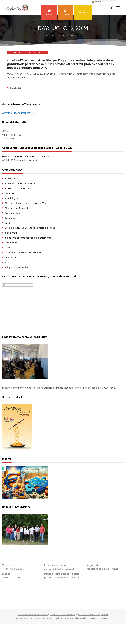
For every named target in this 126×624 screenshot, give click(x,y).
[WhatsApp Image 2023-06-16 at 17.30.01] (25, 544)
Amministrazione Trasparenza (21, 183)
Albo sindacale (12, 178)
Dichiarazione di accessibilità (33, 614)
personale (10, 257)
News (7, 247)
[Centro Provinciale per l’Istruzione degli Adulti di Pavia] (17, 8)
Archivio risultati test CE (17, 188)
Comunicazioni (12, 213)
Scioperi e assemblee (16, 267)
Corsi (7, 222)
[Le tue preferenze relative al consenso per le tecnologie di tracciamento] (3, 468)
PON (6, 262)
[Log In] (111, 8)
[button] (83, 12)
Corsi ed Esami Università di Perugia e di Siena (29, 227)
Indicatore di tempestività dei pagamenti (27, 237)
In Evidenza (10, 232)
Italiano (97, 2)
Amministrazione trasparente (18, 112)
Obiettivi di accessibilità (62, 614)
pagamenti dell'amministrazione (22, 252)
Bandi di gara (12, 198)
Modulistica (10, 242)
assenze (9, 193)
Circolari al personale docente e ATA (27, 52)
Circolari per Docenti (16, 208)
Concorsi (9, 218)
